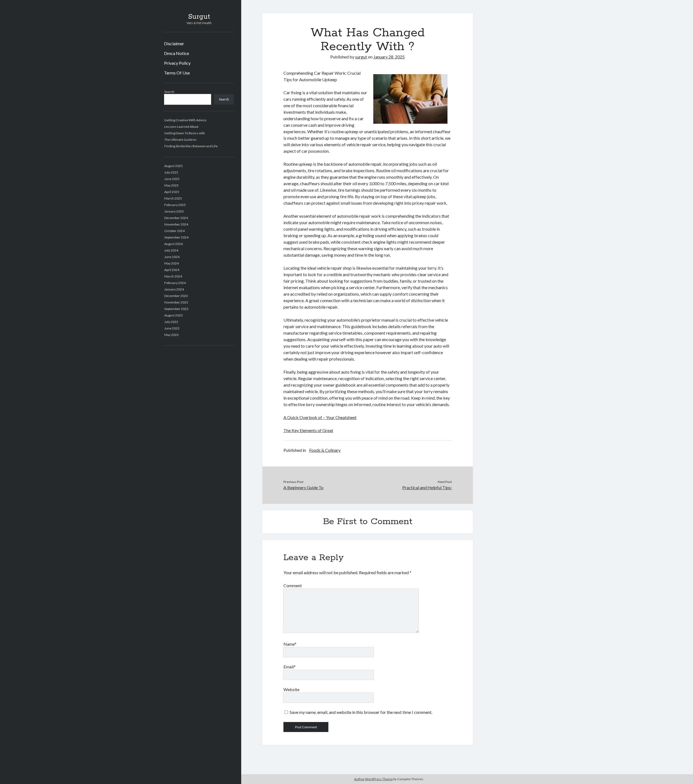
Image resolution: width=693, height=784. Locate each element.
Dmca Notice (176, 53)
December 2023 (176, 296)
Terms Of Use (177, 72)
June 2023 (171, 328)
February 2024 (175, 283)
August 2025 (173, 166)
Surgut (199, 16)
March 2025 (173, 198)
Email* (289, 666)
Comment (292, 585)
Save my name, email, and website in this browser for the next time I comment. (361, 712)
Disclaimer (174, 43)
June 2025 (171, 179)
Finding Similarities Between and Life (191, 146)
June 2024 (171, 257)
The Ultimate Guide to (180, 140)
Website (291, 689)
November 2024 (176, 224)
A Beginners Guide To (303, 487)
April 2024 (171, 270)
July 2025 (171, 172)
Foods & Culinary (325, 450)
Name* (289, 643)
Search (169, 92)
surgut (361, 56)
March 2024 (173, 276)
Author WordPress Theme (373, 779)
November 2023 (176, 302)
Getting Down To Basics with (184, 133)
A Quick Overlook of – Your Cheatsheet (320, 417)
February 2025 (175, 205)
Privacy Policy (177, 63)
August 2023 (173, 315)
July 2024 (171, 250)
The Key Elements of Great (308, 430)
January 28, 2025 (389, 56)
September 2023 (176, 309)
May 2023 (171, 335)
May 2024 (171, 263)
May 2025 (171, 185)
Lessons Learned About (181, 127)
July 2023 (171, 322)
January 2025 (174, 211)
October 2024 (174, 231)
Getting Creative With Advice (185, 120)
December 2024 (176, 218)
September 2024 (176, 237)
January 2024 (174, 289)
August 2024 (173, 244)
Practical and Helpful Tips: (427, 487)
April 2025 (171, 192)
